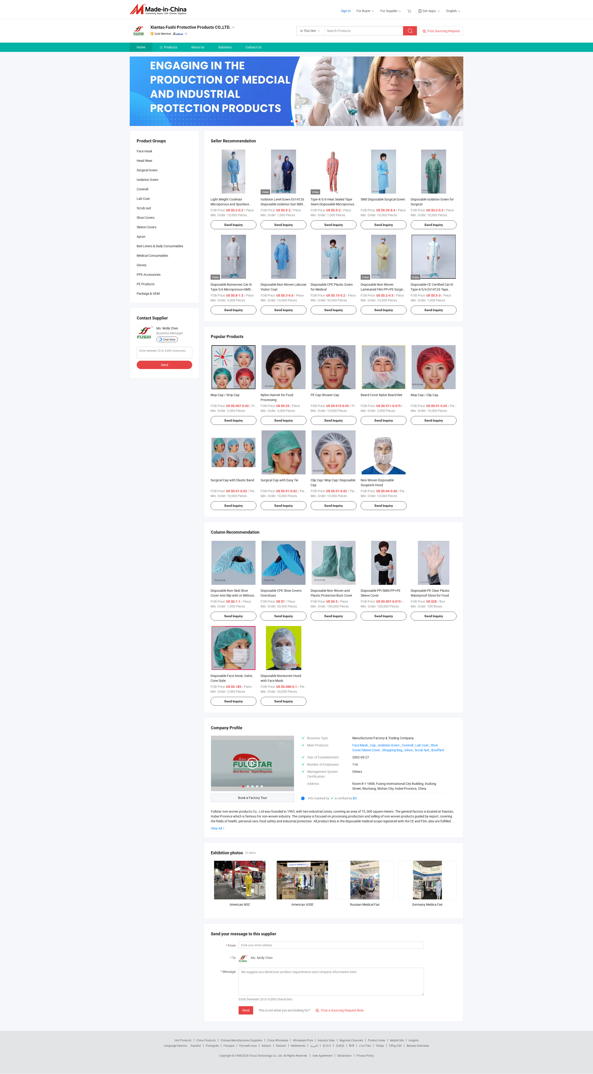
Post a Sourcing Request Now (339, 1010)
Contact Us (254, 47)
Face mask (144, 151)
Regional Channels (351, 1040)
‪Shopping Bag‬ (392, 750)
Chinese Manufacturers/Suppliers (241, 1040)
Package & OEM (148, 293)
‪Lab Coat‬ (422, 745)
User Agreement (322, 1055)
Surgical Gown (147, 170)
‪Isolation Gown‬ (389, 745)
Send (245, 1010)
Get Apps (429, 11)
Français (229, 1045)
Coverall (142, 189)
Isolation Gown (147, 179)
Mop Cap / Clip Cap (424, 395)
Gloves (141, 265)
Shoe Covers (146, 217)
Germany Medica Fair (427, 904)
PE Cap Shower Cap (325, 395)
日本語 (340, 1045)
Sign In (346, 11)
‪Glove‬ (408, 750)
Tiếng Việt (395, 1045)
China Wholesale (277, 1040)
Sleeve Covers (146, 227)
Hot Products (183, 1040)
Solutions (225, 47)
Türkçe (380, 1045)
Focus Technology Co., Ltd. (266, 1055)
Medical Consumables (152, 255)
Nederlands (298, 1045)
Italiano (266, 1045)
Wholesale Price (303, 1040)
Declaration (344, 1055)
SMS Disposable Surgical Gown (383, 199)
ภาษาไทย (365, 1045)
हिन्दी (351, 1045)
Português (212, 1045)
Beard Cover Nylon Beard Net (381, 395)
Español (196, 1045)
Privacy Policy (365, 1055)
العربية (314, 1045)
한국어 (327, 1045)
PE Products (146, 284)
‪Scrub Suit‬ (422, 750)
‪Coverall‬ (407, 745)
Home (141, 47)
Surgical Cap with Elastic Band (232, 480)
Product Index (376, 1040)
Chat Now (169, 339)
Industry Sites (326, 1040)
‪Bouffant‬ (437, 750)
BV (355, 798)
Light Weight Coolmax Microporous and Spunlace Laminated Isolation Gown (230, 204)
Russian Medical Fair (365, 904)
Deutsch (281, 1045)
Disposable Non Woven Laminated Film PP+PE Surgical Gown (383, 289)
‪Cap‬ (373, 745)
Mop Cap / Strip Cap (225, 395)
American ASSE (302, 904)
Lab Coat (143, 198)
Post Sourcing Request (443, 31)
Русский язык (248, 1045)
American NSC (240, 904)
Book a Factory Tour (252, 797)
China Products (206, 1040)
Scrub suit (144, 208)
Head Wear (144, 160)
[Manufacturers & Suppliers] (159, 9)
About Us (197, 47)
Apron (141, 236)
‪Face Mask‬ (360, 745)
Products (170, 47)
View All (216, 828)
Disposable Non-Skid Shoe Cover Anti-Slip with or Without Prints (232, 595)
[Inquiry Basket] (409, 11)
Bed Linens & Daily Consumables (160, 246)
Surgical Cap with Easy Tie (279, 480)
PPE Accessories (149, 274)
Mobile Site (397, 1040)
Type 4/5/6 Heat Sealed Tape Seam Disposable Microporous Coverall (332, 204)
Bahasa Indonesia (418, 1045)
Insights (414, 1040)
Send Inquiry (233, 225)
